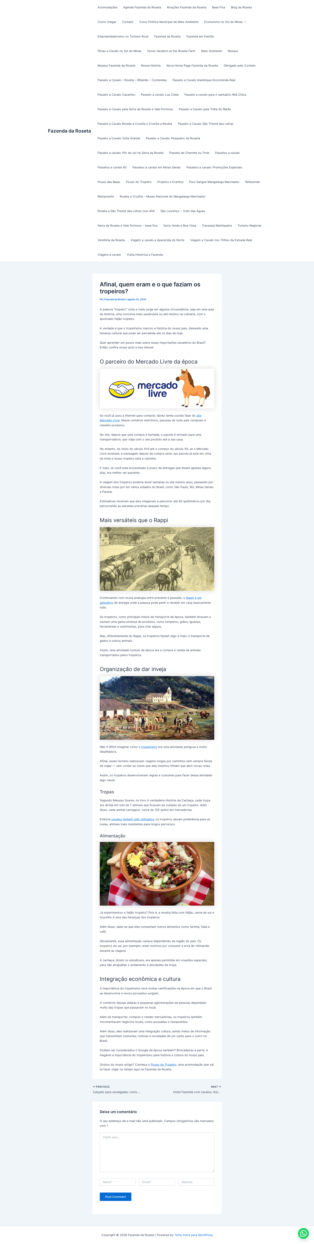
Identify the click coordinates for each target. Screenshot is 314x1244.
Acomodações (107, 7)
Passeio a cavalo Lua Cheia (160, 94)
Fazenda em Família (200, 36)
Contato (127, 22)
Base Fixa (218, 7)
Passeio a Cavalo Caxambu (116, 94)
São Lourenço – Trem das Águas (182, 211)
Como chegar (107, 22)
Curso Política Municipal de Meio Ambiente (168, 22)
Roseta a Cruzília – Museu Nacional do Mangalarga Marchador (163, 196)
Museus (233, 51)
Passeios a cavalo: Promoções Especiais (214, 167)
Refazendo (252, 182)
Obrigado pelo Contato (240, 65)
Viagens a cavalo (109, 254)
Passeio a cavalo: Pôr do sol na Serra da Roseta (131, 153)
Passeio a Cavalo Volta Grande (119, 138)
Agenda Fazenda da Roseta (142, 7)
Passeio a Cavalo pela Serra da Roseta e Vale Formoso (135, 109)
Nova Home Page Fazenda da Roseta (192, 65)
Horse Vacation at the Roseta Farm (171, 51)
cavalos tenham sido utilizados (132, 819)
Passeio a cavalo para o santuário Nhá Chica (215, 94)
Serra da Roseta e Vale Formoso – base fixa (128, 225)
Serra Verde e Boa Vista (179, 225)
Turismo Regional (249, 225)
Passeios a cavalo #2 (112, 167)
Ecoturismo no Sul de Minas (223, 22)
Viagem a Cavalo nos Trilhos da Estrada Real (221, 240)
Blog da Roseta (241, 7)
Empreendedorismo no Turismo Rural (123, 36)
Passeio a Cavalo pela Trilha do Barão (205, 109)
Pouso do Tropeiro (139, 182)
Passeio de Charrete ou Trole (189, 153)
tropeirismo (148, 747)
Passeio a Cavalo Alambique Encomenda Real (203, 80)
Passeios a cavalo (227, 153)
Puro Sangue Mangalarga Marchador (214, 182)
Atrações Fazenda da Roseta (186, 7)
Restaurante (106, 196)
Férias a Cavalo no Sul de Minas (119, 51)
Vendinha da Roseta (111, 240)
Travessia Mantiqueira (217, 225)
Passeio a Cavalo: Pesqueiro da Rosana (173, 138)
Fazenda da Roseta (69, 131)
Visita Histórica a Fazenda (145, 254)
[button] (303, 1233)
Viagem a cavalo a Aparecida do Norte (157, 240)
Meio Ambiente (211, 51)
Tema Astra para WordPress (193, 1235)
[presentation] (244, 22)
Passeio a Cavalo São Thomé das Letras (205, 123)
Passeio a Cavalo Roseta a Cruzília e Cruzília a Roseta (135, 123)
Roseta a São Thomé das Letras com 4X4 (126, 211)
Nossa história (151, 65)
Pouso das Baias (109, 182)
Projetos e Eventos (170, 182)
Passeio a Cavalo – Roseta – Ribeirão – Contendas (132, 80)
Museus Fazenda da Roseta (116, 65)
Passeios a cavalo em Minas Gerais (156, 167)
